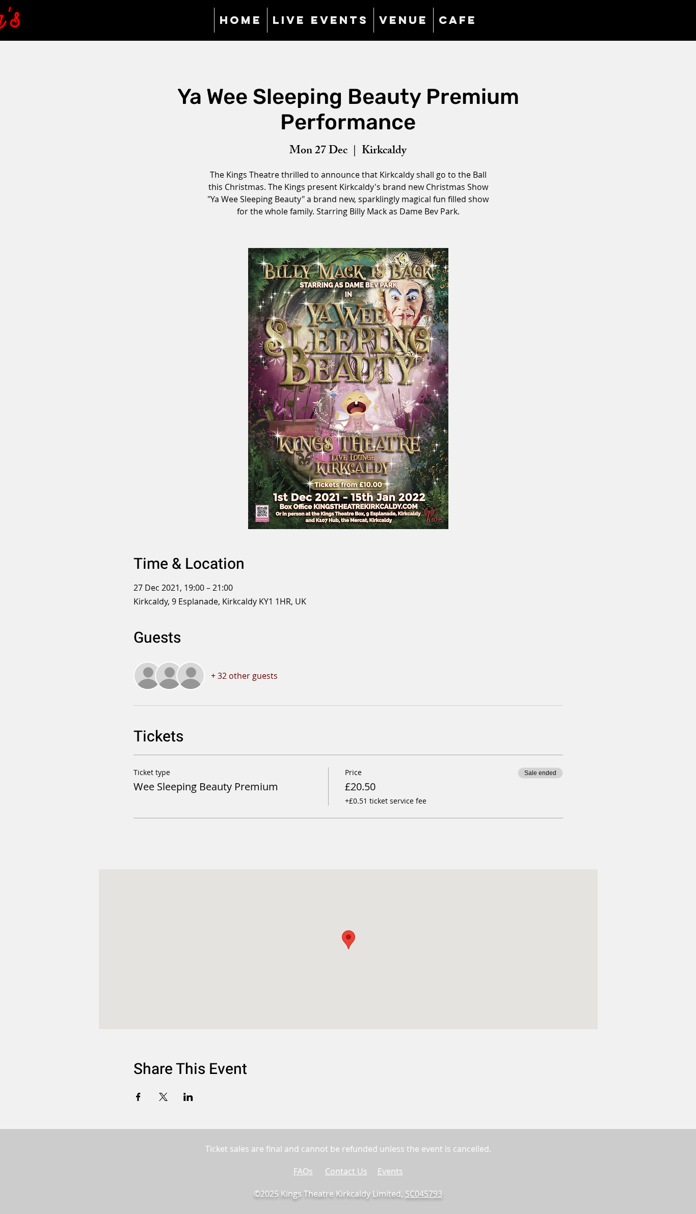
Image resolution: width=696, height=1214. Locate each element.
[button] (403, 20)
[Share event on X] (163, 1097)
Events (390, 1171)
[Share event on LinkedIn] (188, 1097)
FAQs (303, 1171)
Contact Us (346, 1171)
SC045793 (423, 1193)
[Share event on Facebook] (138, 1097)
